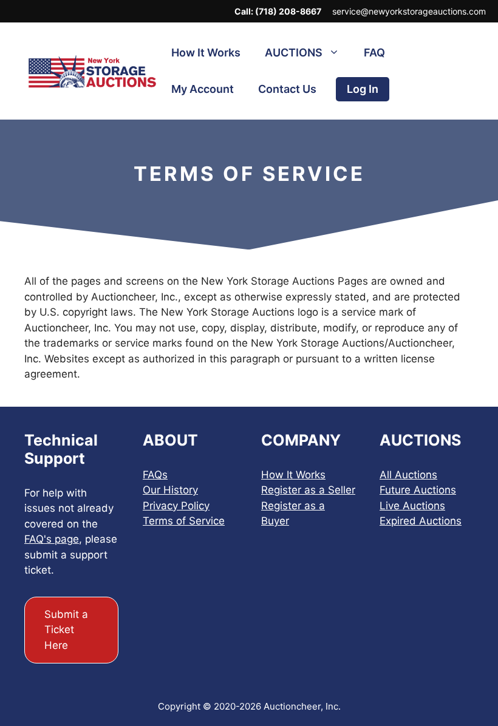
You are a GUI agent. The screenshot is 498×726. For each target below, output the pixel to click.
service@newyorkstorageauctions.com (409, 11)
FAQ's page (51, 539)
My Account (202, 89)
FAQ (374, 52)
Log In (362, 89)
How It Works (205, 52)
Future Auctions (418, 490)
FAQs (155, 475)
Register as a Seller (308, 490)
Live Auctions (412, 506)
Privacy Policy (176, 506)
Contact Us (287, 89)
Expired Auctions (421, 521)
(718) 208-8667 (288, 11)
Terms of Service (184, 521)
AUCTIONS (293, 52)
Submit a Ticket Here (66, 629)
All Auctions (408, 475)
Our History (170, 490)
